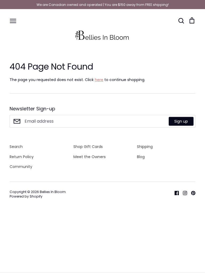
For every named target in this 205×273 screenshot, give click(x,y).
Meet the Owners (89, 156)
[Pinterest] (191, 192)
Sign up (181, 121)
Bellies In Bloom (53, 192)
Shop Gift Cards (88, 146)
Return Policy (22, 156)
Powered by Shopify (26, 196)
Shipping (145, 146)
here (99, 79)
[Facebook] (175, 192)
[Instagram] (183, 192)
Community (21, 166)
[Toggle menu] (13, 20)
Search (16, 146)
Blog (141, 156)
